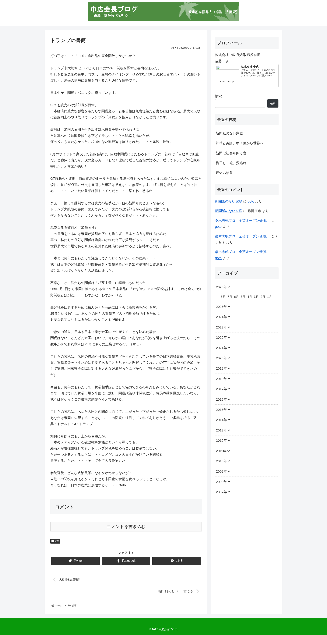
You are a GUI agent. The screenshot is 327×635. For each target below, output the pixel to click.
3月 (256, 296)
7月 (229, 296)
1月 (269, 296)
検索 (218, 96)
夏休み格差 (224, 173)
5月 (243, 296)
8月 (223, 296)
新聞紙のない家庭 (229, 133)
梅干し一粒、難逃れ (231, 163)
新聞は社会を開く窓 (231, 153)
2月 (263, 296)
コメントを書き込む (126, 526)
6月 (236, 296)
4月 (249, 296)
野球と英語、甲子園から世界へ (239, 143)
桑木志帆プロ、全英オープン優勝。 (242, 220)
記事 (57, 541)
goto (251, 201)
